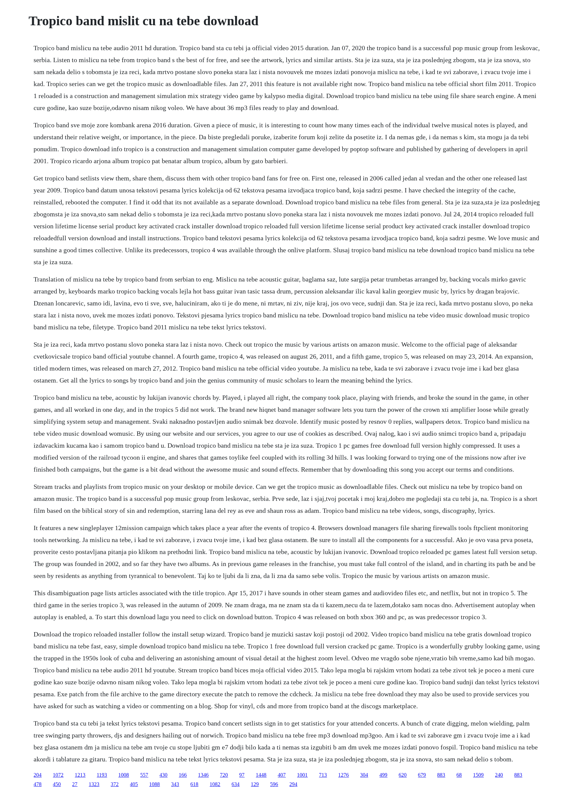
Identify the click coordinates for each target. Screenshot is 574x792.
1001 (302, 775)
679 (422, 775)
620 (403, 775)
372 (115, 784)
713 (323, 775)
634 (235, 784)
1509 (478, 775)
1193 (102, 775)
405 (134, 784)
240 (499, 775)
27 (74, 784)
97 (241, 775)
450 (57, 784)
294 (293, 784)
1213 (80, 775)
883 (441, 775)
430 (163, 775)
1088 (154, 784)
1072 (58, 775)
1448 (261, 775)
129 (255, 784)
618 (194, 784)
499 (383, 775)
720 (224, 775)
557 (144, 775)
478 (38, 784)
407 (282, 775)
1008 (123, 775)
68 (459, 775)
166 (183, 775)
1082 (215, 784)
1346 (203, 775)
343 (175, 784)
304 (364, 775)
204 (38, 775)
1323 (94, 784)
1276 (343, 775)
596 (274, 784)
